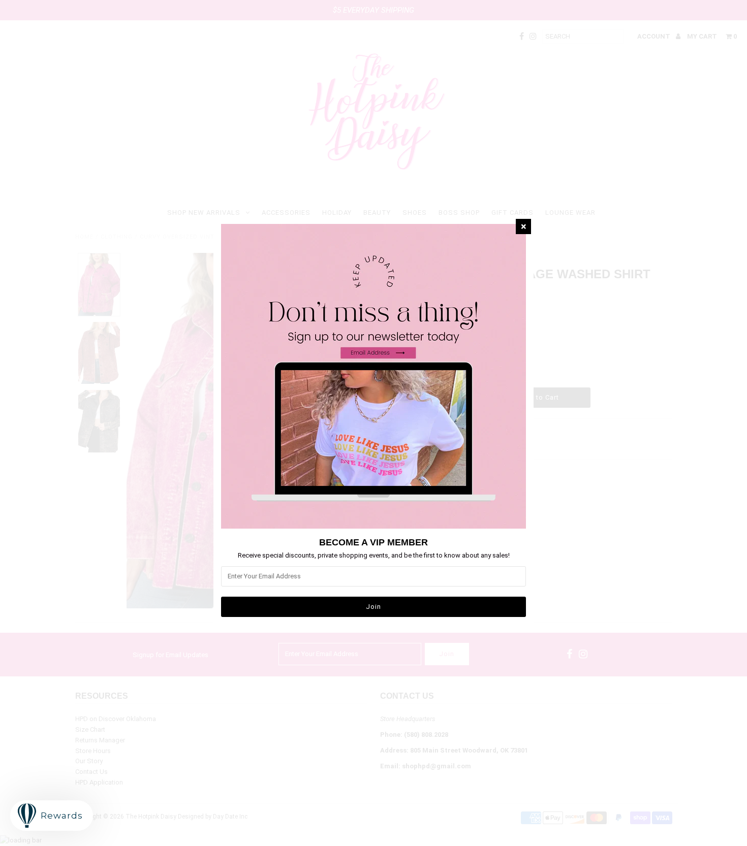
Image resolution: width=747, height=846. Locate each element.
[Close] (523, 226)
